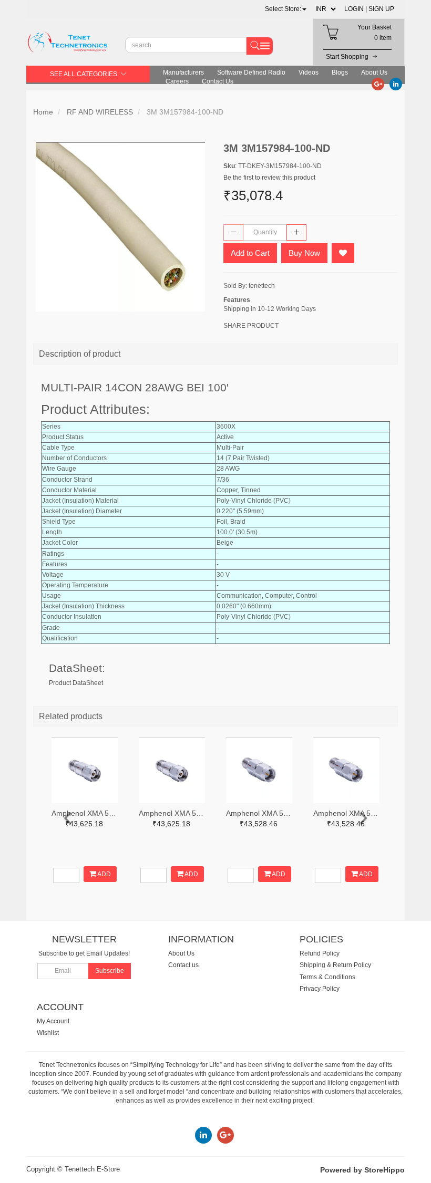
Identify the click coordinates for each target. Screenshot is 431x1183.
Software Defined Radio (251, 72)
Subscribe (109, 970)
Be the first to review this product (269, 177)
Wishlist (48, 1032)
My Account (53, 1021)
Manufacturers (183, 72)
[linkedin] (395, 83)
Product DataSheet (76, 683)
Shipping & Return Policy (335, 965)
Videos (309, 72)
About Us (374, 72)
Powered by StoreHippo (362, 1170)
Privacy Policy (320, 988)
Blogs (340, 72)
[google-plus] (378, 83)
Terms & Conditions (327, 977)
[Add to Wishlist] (343, 253)
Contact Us (217, 81)
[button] (285, 9)
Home (43, 112)
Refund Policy (320, 953)
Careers (177, 81)
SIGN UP (381, 9)
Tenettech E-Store (92, 1169)
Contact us (183, 965)
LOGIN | (355, 9)
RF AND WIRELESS (100, 112)
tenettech (262, 285)
